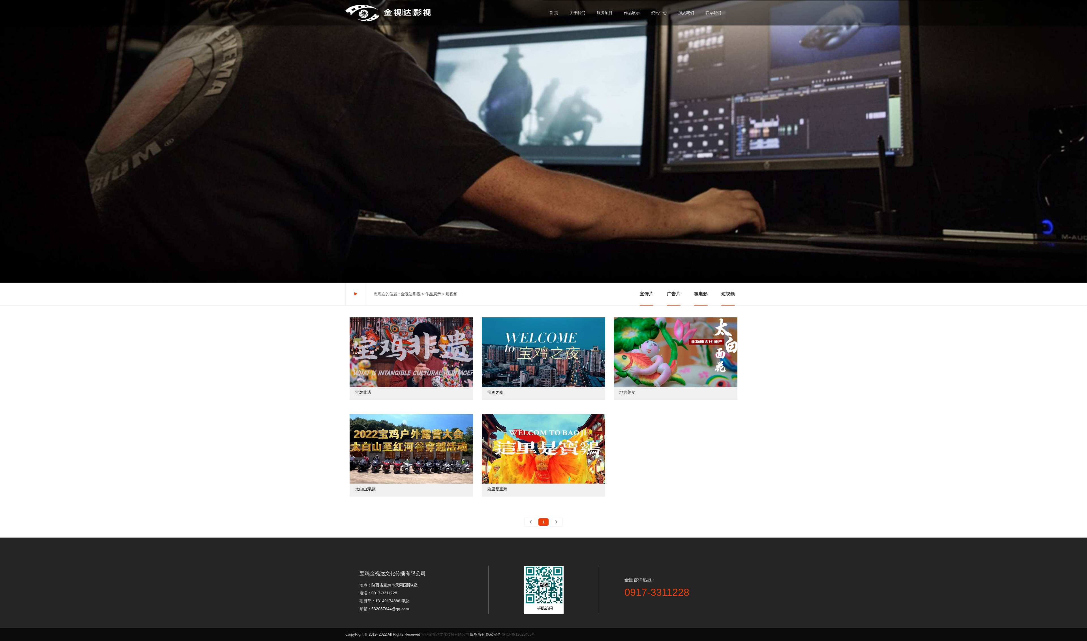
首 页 (553, 12)
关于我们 (577, 12)
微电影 (701, 293)
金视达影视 (411, 294)
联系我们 (713, 12)
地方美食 (617, 319)
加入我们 (686, 12)
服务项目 (605, 12)
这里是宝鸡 (487, 416)
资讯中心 (659, 12)
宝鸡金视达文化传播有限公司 (445, 634)
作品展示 (632, 12)
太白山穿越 (355, 416)
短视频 (728, 293)
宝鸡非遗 (353, 319)
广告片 (674, 293)
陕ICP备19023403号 (518, 634)
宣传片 (646, 293)
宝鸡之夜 (485, 319)
